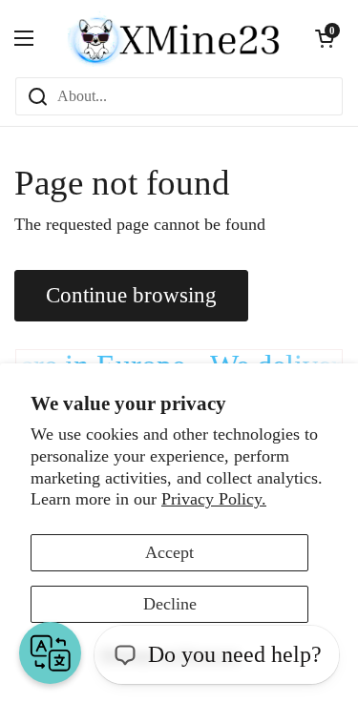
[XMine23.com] (174, 38)
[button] (324, 38)
